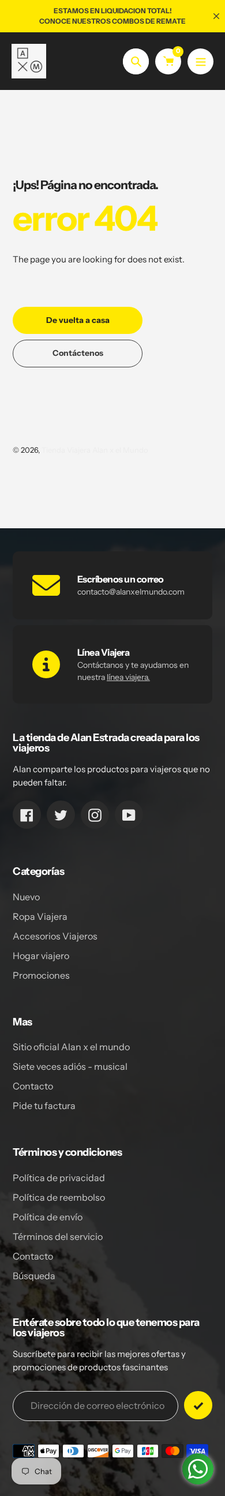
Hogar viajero (41, 955)
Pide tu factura (44, 1105)
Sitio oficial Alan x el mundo (71, 1047)
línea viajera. (128, 677)
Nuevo (26, 897)
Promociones (41, 975)
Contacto (33, 1086)
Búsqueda (34, 1275)
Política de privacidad (59, 1177)
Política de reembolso (59, 1197)
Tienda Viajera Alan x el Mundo (95, 449)
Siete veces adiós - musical (70, 1066)
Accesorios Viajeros (55, 936)
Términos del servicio (58, 1236)
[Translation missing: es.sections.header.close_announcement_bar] (216, 16)
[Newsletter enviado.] (198, 1405)
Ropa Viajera (40, 916)
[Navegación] (200, 61)
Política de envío (47, 1217)
